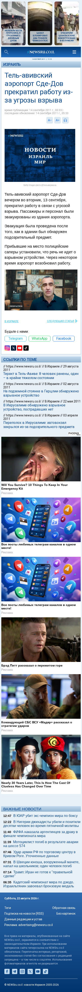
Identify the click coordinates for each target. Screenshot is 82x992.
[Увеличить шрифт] (57, 120)
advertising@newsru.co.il (35, 925)
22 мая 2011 (72, 401)
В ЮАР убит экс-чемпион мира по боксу (45, 816)
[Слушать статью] (69, 120)
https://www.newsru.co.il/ (23, 366)
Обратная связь (63, 908)
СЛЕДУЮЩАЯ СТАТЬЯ (60, 321)
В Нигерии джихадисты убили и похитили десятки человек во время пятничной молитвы (41, 824)
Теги (7, 908)
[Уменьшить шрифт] (49, 120)
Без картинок (65, 913)
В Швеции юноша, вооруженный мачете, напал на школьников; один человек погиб (41, 864)
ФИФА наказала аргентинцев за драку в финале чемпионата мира (40, 834)
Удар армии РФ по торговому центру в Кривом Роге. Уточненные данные (39, 854)
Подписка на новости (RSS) (24, 913)
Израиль (12, 64)
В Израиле (12, 321)
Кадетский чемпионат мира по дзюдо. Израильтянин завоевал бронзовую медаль (38, 884)
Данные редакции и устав (23, 919)
